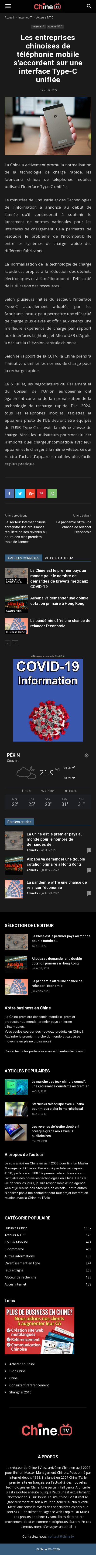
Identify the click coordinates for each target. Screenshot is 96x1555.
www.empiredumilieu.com (64, 1051)
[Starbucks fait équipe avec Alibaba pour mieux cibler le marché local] (16, 1109)
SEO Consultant (26, 1512)
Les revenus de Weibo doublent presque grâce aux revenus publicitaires (55, 1131)
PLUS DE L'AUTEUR (59, 558)
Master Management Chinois (46, 1472)
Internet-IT (25, 17)
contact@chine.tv (61, 1536)
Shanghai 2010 (20, 1392)
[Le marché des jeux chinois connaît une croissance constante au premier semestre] (16, 1087)
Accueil (9, 17)
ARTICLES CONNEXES (23, 558)
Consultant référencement (29, 1385)
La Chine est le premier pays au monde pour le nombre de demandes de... (54, 839)
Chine (13, 1378)
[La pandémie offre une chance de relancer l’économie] (16, 626)
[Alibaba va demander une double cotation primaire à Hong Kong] (16, 604)
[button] (89, 6)
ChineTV (32, 850)
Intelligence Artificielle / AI (14, 581)
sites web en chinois (50, 1188)
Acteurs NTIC (44, 17)
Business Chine (15, 632)
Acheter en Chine (22, 1364)
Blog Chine (17, 1371)
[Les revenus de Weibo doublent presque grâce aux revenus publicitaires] (16, 1132)
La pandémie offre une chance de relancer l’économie (73, 527)
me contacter (38, 1193)
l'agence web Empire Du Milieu (66, 1512)
